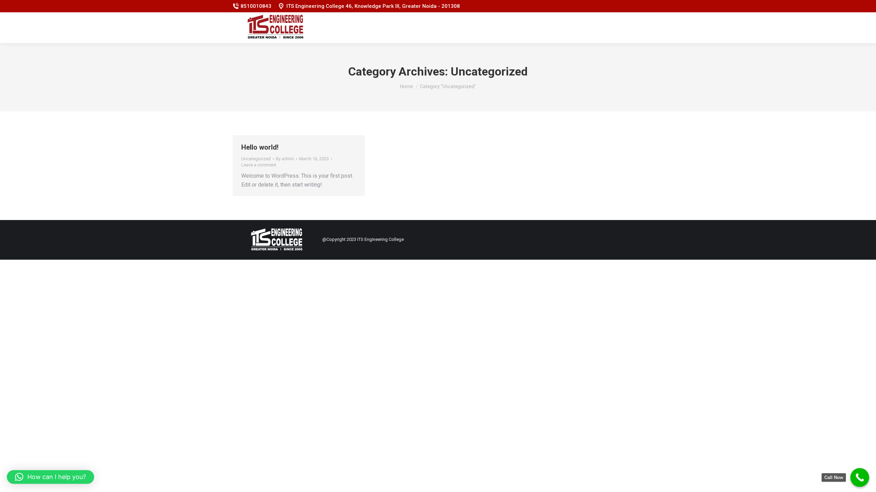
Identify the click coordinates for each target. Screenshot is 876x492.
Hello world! (260, 147)
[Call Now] (859, 477)
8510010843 (256, 6)
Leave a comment (258, 164)
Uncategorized (256, 158)
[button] (50, 477)
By (285, 158)
